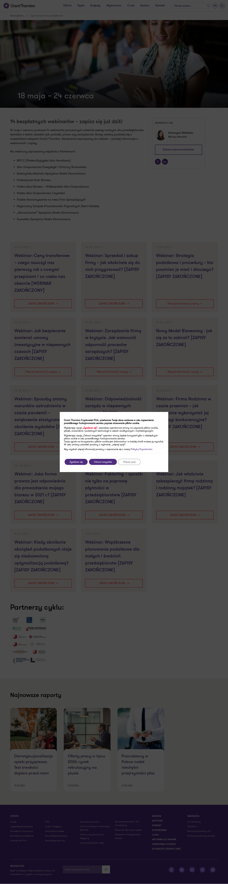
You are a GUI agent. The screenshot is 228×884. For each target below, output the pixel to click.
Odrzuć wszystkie (103, 462)
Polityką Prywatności (141, 449)
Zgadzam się (76, 462)
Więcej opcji (129, 462)
